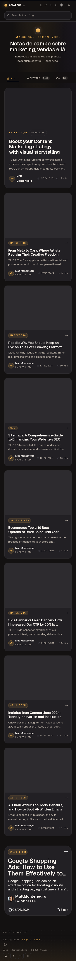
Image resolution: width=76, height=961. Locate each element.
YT (20, 956)
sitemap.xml (20, 932)
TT (28, 956)
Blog (5, 950)
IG (6, 956)
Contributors (19, 950)
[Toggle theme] (69, 5)
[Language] (61, 5)
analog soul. (22, 939)
